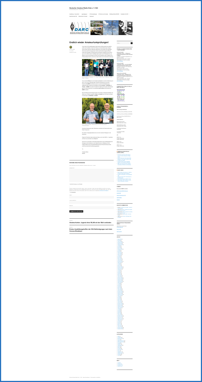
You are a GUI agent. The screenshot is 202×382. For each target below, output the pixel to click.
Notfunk (119, 347)
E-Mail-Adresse (73, 200)
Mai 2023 (119, 256)
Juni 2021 (119, 271)
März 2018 (119, 313)
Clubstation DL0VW (124, 14)
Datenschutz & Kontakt (82, 16)
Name (70, 195)
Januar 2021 (119, 276)
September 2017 (120, 318)
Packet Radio (120, 349)
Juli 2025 (119, 245)
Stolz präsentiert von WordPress (95, 377)
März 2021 (119, 274)
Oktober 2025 (120, 243)
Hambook (118, 199)
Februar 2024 (120, 252)
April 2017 (119, 323)
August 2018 (119, 307)
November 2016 (120, 328)
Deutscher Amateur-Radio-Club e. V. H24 (83, 8)
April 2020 (119, 286)
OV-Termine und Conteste (103, 14)
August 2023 (119, 254)
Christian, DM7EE (72, 49)
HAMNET (119, 344)
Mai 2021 (119, 272)
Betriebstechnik (120, 338)
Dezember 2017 (120, 315)
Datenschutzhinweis (104, 190)
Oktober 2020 (120, 280)
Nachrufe (119, 346)
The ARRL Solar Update (121, 160)
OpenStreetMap (119, 197)
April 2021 (119, 273)
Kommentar (72, 168)
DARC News (120, 170)
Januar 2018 (119, 314)
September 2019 (120, 294)
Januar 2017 (119, 326)
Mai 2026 (119, 240)
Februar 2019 (120, 301)
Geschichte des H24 (73, 16)
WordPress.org (120, 366)
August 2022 (119, 262)
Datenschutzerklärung (86, 377)
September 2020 (120, 281)
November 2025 (120, 242)
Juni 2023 (119, 255)
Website (71, 205)
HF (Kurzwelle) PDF (120, 227)
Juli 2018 (119, 308)
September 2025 (120, 244)
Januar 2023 (119, 260)
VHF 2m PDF (119, 229)
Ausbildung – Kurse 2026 (74, 14)
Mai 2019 (119, 297)
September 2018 (120, 306)
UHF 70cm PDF (119, 231)
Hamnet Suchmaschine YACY (121, 195)
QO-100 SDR (119, 193)
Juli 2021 (119, 270)
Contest (119, 339)
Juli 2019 (119, 296)
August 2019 (119, 295)
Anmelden (119, 362)
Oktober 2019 (120, 293)
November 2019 (120, 292)
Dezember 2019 (120, 291)
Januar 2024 (119, 253)
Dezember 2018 (120, 303)
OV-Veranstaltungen (93, 14)
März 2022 (119, 265)
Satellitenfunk (120, 351)
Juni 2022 (119, 264)
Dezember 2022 (120, 261)
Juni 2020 (119, 284)
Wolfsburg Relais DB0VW (114, 14)
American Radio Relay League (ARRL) (123, 152)
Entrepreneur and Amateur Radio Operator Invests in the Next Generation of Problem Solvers (124, 155)
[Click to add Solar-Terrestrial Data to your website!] (125, 95)
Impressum (92, 16)
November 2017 (120, 316)
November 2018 (120, 304)
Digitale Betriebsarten (121, 340)
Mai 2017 (119, 322)
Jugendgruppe (84, 14)
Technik (119, 355)
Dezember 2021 (120, 266)
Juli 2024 (119, 250)
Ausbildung (71, 52)
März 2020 (119, 287)
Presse (119, 350)
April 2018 (119, 312)
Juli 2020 (119, 283)
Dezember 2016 (120, 327)
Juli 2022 (119, 263)
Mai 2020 (119, 285)
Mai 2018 (119, 311)
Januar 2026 (119, 241)
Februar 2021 (120, 275)
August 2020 (119, 282)
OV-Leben (74, 52)
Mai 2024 (119, 251)
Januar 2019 (119, 302)
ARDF (118, 336)
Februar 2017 (120, 325)
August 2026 (119, 239)
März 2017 (119, 324)
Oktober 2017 (120, 317)
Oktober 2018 (120, 305)
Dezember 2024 (120, 249)
